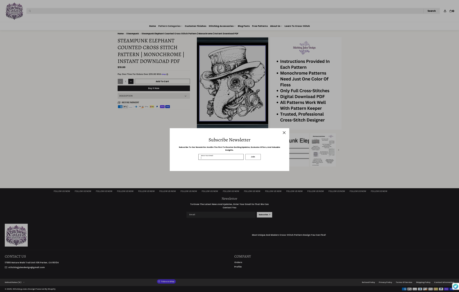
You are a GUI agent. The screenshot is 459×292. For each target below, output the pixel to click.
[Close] (284, 132)
